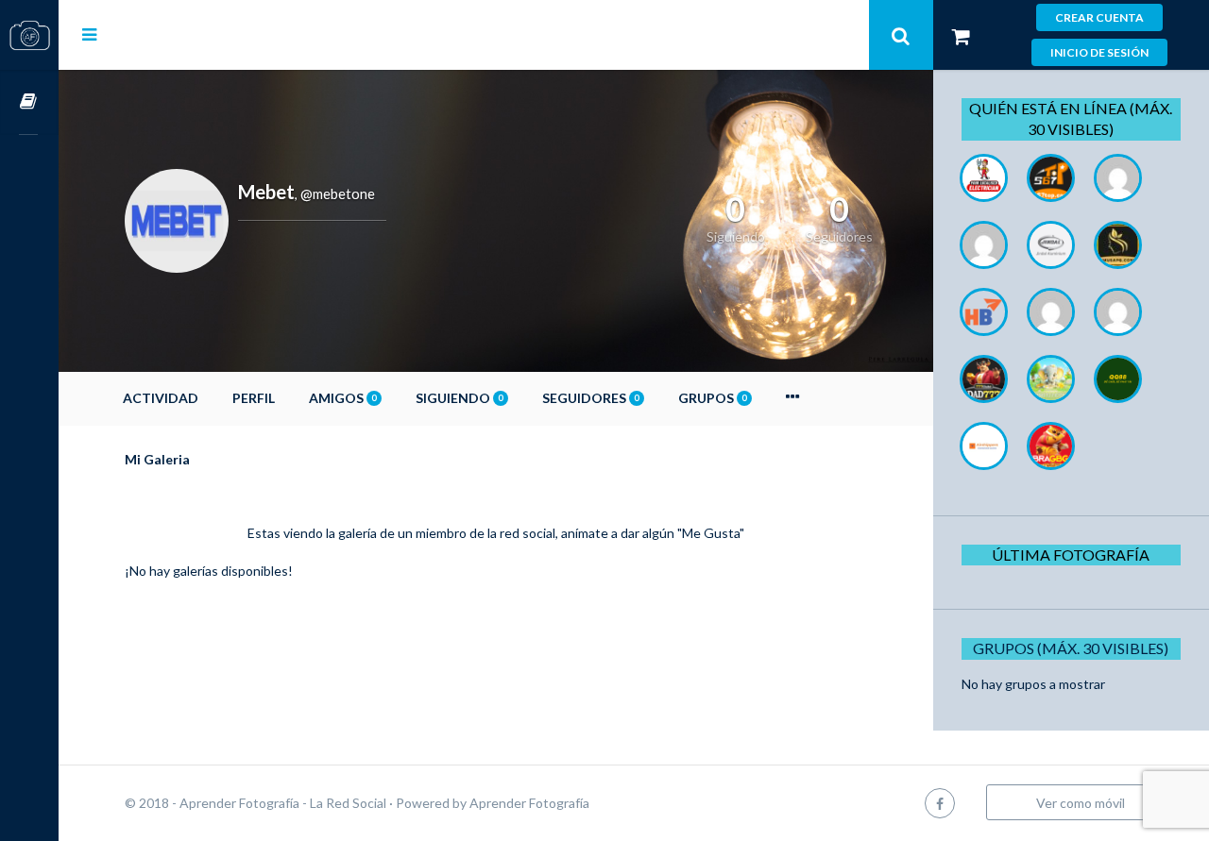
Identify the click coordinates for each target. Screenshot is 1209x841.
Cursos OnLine (29, 102)
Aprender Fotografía (529, 803)
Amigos (342, 398)
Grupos (712, 398)
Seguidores (590, 398)
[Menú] (89, 34)
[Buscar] (901, 35)
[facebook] (940, 803)
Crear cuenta (1099, 17)
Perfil (253, 398)
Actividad (160, 398)
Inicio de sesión (1099, 52)
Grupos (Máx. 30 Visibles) (1070, 648)
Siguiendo (459, 398)
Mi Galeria (157, 459)
